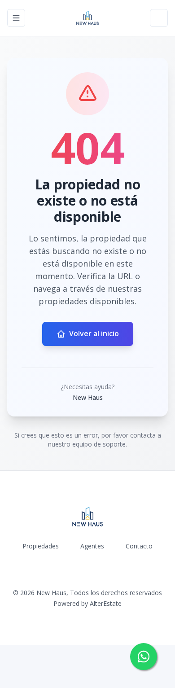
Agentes (92, 546)
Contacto (139, 546)
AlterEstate (106, 603)
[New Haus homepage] (87, 18)
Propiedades (40, 546)
